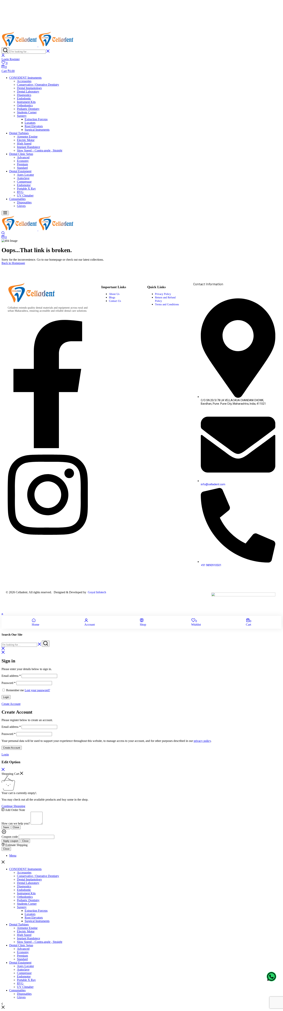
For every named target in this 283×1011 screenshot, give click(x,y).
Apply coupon (10, 840)
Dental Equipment (20, 171)
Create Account (11, 747)
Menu (12, 855)
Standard (22, 167)
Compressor (24, 181)
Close (16, 827)
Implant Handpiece (28, 147)
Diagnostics (24, 95)
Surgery (22, 115)
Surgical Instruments (37, 129)
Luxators (30, 122)
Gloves (21, 206)
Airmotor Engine (27, 136)
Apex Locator (25, 174)
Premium (22, 164)
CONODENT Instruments (25, 77)
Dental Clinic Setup (21, 154)
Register (15, 59)
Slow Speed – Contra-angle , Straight (39, 150)
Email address (11, 675)
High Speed (24, 143)
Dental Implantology (29, 88)
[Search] (5, 50)
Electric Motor (25, 140)
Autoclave (23, 178)
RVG (20, 192)
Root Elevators (34, 126)
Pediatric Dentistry (28, 108)
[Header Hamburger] (5, 213)
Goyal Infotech (96, 592)
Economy (23, 160)
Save (6, 827)
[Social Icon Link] (48, 447)
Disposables (24, 202)
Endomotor (24, 185)
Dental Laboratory (28, 91)
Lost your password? (37, 690)
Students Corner (27, 112)
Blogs (112, 297)
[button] (141, 63)
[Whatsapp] (271, 976)
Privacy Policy (163, 294)
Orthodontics (25, 105)
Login (6, 697)
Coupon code (10, 836)
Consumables (17, 199)
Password (9, 683)
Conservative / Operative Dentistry (38, 84)
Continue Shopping (13, 806)
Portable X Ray (26, 188)
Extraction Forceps (36, 119)
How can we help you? (16, 823)
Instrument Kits (26, 102)
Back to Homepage (13, 263)
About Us (114, 294)
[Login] (3, 55)
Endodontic (24, 98)
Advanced (23, 157)
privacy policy (202, 740)
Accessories (24, 81)
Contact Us (115, 301)
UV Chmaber (25, 195)
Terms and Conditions (167, 304)
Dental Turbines (19, 133)
